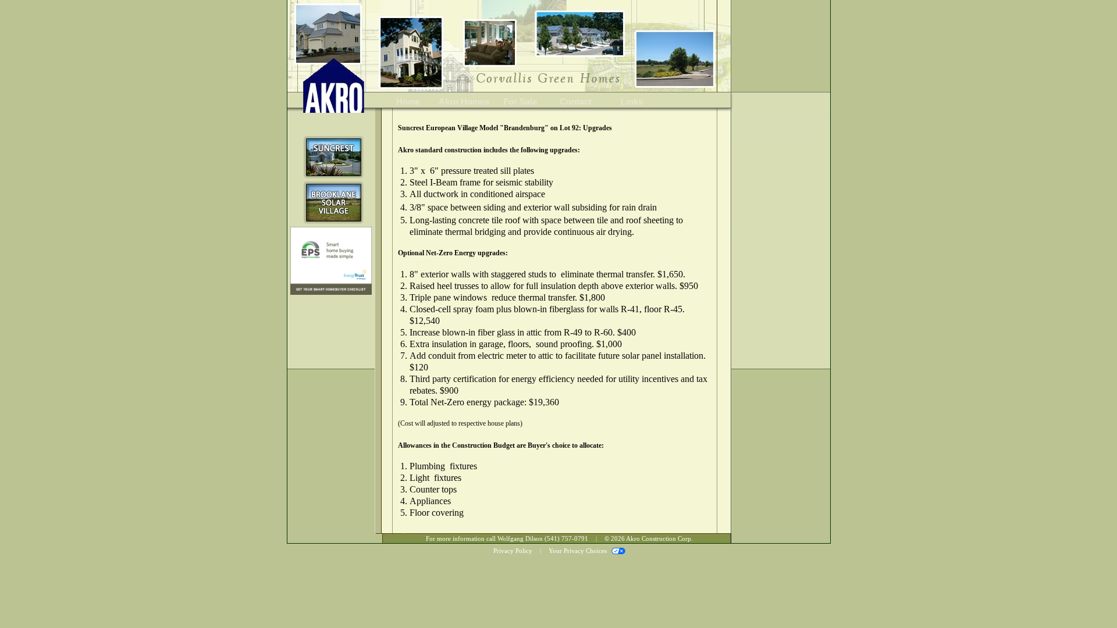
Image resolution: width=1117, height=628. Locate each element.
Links (632, 101)
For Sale (520, 101)
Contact (576, 101)
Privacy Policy (512, 550)
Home (408, 101)
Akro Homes (464, 101)
